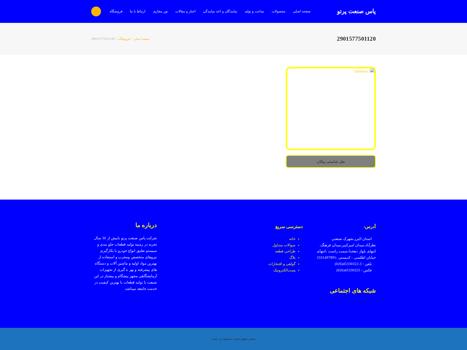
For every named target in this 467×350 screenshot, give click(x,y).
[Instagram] (364, 307)
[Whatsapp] (356, 307)
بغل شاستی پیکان (331, 161)
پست (292, 270)
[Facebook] (373, 307)
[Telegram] (347, 307)
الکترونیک (280, 270)
